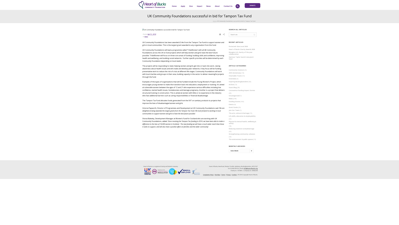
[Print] (220, 34)
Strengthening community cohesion (242, 134)
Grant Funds (233, 107)
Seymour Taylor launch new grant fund (241, 58)
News (208, 6)
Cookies (234, 175)
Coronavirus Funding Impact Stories (242, 90)
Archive (231, 85)
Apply (183, 6)
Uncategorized (234, 96)
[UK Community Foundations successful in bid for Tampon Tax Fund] (183, 29)
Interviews (232, 79)
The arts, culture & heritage (239, 113)
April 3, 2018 (152, 34)
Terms (223, 175)
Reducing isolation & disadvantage (241, 129)
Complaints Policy (208, 175)
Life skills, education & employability (242, 116)
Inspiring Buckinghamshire (238, 82)
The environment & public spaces (241, 139)
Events (231, 104)
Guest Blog (233, 87)
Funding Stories (234, 101)
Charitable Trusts (235, 76)
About (217, 6)
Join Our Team (234, 110)
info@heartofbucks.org (251, 168)
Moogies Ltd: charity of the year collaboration (240, 53)
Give (191, 6)
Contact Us (228, 6)
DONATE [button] (252, 5)
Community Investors (236, 70)
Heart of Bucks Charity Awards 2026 (242, 49)
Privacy (228, 175)
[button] (238, 6)
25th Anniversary (235, 73)
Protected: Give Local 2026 (238, 46)
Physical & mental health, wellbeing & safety (242, 122)
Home (174, 6)
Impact (199, 6)
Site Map (217, 175)
